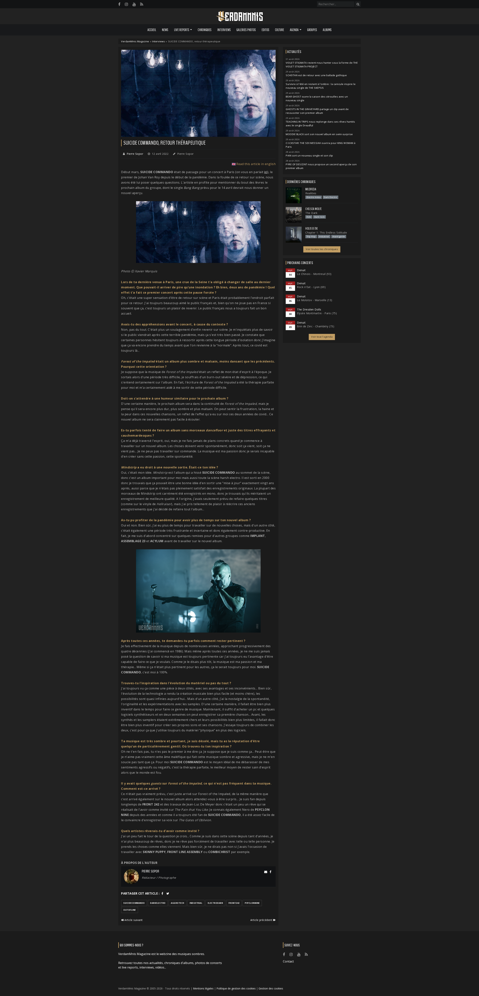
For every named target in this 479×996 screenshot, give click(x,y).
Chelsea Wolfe (313, 209)
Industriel (324, 236)
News (165, 30)
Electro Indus (314, 197)
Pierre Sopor (135, 154)
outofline (129, 910)
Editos (265, 30)
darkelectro (158, 903)
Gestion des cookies (271, 988)
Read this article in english (256, 164)
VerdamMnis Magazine (135, 41)
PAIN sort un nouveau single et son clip (309, 155)
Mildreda (310, 189)
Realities (310, 193)
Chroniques (204, 30)
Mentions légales (203, 988)
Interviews (224, 30)
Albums (327, 30)
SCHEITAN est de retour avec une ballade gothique (316, 75)
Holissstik (311, 228)
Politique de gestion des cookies (236, 988)
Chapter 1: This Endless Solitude (326, 232)
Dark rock (319, 217)
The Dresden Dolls (309, 309)
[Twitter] (167, 893)
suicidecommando (134, 903)
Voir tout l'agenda (321, 336)
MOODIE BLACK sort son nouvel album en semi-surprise (319, 134)
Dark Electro (330, 197)
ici (265, 172)
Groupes (312, 30)
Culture (279, 30)
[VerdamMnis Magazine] (239, 16)
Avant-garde (338, 236)
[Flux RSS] (141, 4)
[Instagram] (126, 4)
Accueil (151, 30)
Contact (288, 961)
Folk (309, 217)
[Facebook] (119, 4)
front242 (234, 903)
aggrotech (177, 903)
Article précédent (261, 920)
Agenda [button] (294, 30)
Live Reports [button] (181, 30)
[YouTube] (134, 4)
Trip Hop (311, 236)
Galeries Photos (246, 30)
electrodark (215, 903)
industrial (196, 903)
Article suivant (133, 920)
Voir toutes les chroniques (322, 249)
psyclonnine (252, 903)
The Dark (311, 213)
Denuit (301, 270)
